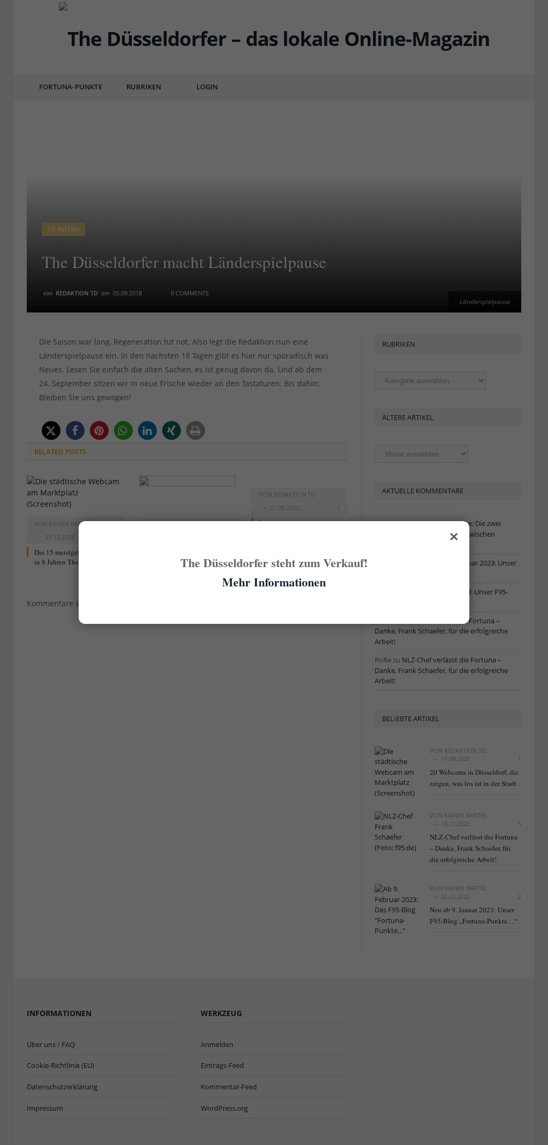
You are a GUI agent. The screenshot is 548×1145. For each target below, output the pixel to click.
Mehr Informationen (274, 582)
